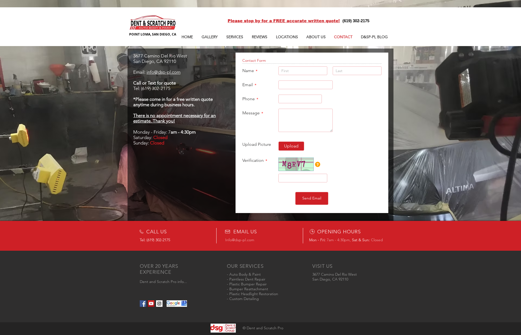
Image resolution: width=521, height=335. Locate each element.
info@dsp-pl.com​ (163, 72)
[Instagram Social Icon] (159, 303)
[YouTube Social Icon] (151, 303)
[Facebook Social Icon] (143, 303)
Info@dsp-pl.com (239, 239)
